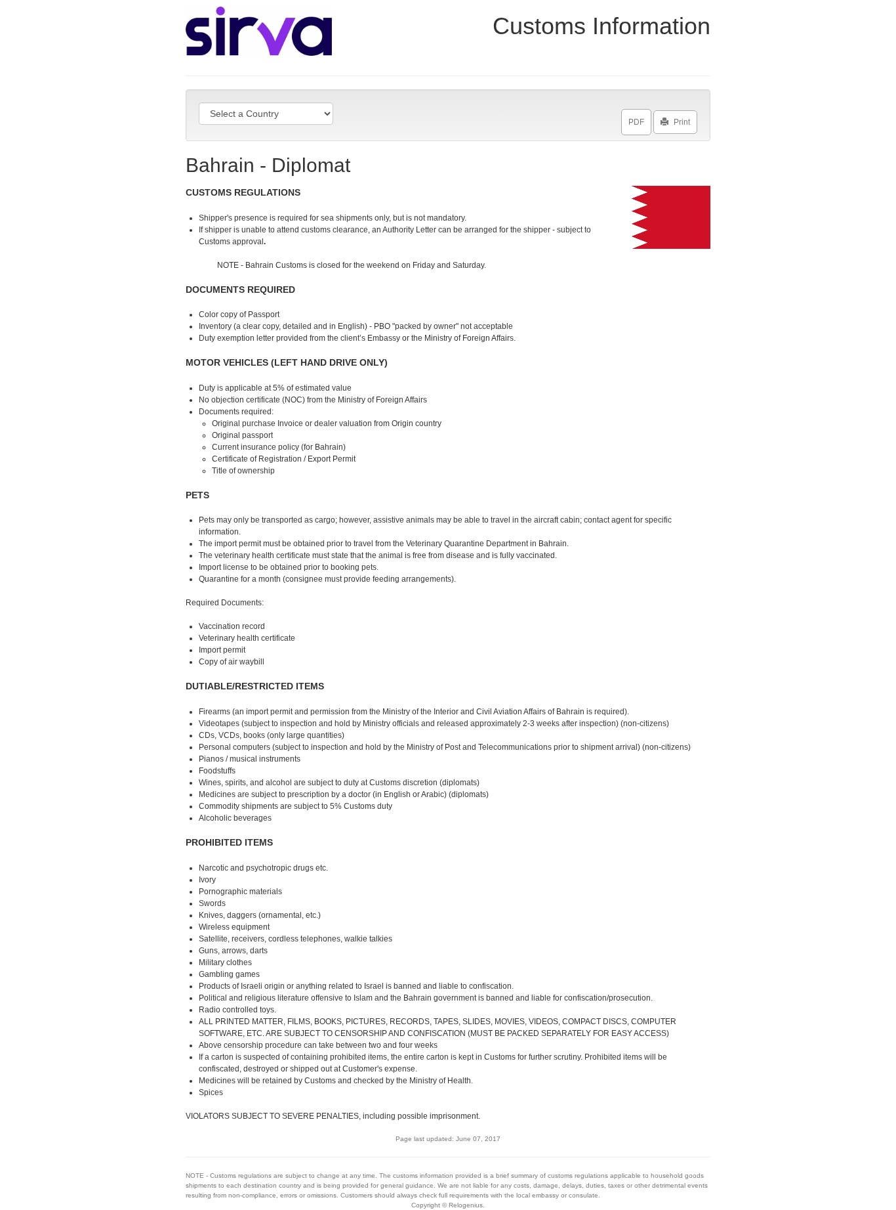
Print (682, 122)
